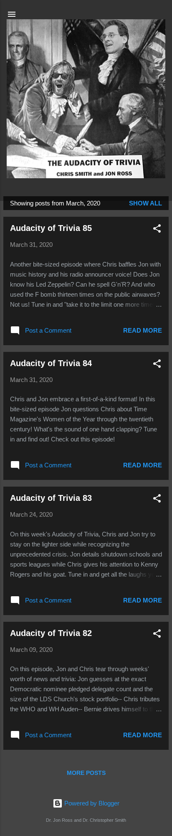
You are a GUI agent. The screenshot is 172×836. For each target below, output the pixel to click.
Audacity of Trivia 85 (51, 228)
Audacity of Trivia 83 (51, 498)
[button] (157, 229)
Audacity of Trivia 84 (51, 363)
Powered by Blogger (91, 803)
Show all (145, 203)
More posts (86, 772)
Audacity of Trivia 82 (51, 633)
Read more (142, 330)
